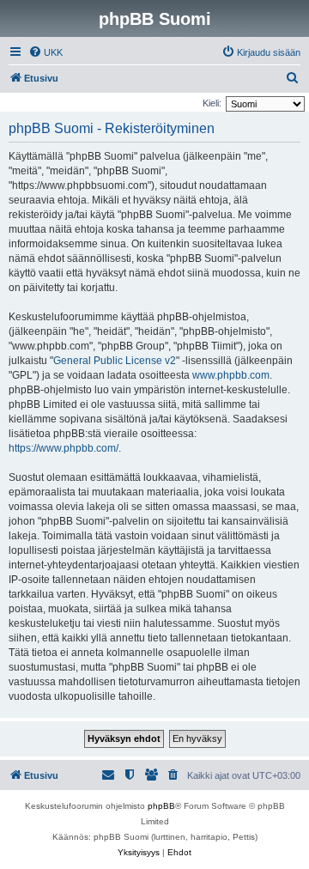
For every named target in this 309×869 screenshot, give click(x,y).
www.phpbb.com (231, 375)
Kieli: (212, 103)
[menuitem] (45, 52)
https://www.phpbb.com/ (63, 448)
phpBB (161, 806)
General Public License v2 (114, 361)
